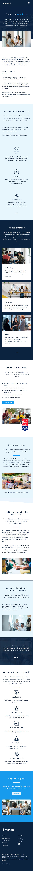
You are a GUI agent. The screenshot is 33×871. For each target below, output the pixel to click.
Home (4, 835)
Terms (3, 863)
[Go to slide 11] (21, 492)
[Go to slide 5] (11, 492)
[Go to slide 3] (8, 492)
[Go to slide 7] (14, 492)
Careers (4, 842)
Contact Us (5, 845)
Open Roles (21, 835)
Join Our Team (8, 402)
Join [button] (15, 71)
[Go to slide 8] (16, 492)
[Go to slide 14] (26, 492)
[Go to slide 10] (19, 492)
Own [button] (10, 71)
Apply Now (16, 793)
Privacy (8, 863)
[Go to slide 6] (13, 492)
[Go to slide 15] (27, 492)
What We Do (5, 840)
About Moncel (6, 838)
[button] (29, 3)
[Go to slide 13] (24, 492)
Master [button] (4, 71)
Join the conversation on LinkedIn (21, 840)
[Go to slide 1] (5, 492)
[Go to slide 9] (18, 492)
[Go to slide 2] (6, 492)
